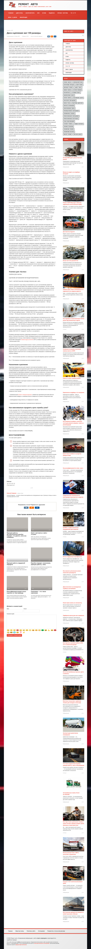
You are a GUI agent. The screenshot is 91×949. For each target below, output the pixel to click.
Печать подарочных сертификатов (72, 556)
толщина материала (78, 123)
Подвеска (52, 13)
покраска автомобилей (69, 105)
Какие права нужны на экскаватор (72, 602)
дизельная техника (68, 87)
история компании (77, 90)
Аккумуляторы (30, 13)
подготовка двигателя (77, 103)
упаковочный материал (69, 131)
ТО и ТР (73, 13)
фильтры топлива (68, 134)
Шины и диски (12, 17)
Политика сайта (31, 931)
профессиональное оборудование (71, 116)
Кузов (44, 13)
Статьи (64, 211)
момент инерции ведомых (25, 394)
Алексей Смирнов (11, 493)
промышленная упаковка (69, 113)
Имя (8, 608)
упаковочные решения (69, 129)
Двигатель (19, 13)
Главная (10, 13)
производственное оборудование (71, 110)
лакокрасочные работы (69, 95)
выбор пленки (79, 84)
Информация (23, 17)
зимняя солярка (67, 90)
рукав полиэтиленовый (69, 121)
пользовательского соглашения (41, 943)
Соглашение (41, 931)
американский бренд (77, 82)
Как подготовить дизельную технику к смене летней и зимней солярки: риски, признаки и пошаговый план (73, 823)
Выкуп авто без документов (70, 260)
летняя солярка (67, 97)
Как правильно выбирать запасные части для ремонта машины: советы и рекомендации (73, 423)
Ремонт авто (28, 4)
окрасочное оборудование (70, 100)
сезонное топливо (68, 123)
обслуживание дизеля (78, 97)
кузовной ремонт (76, 92)
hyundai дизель (67, 82)
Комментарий (10, 613)
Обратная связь (19, 931)
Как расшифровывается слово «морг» (73, 468)
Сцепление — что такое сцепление (38, 592)
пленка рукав (67, 103)
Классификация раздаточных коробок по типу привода (16, 592)
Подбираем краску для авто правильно (73, 615)
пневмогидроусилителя (27, 339)
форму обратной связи (21, 944)
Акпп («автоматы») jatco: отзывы (39, 533)
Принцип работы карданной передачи (16, 563)
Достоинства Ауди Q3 (69, 231)
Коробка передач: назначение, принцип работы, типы (41, 563)
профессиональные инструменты (71, 118)
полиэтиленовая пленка (69, 108)
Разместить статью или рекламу (56, 931)
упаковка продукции (68, 126)
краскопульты (67, 92)
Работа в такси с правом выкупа (72, 378)
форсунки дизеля (78, 134)
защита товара (78, 87)
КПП (38, 13)
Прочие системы (63, 13)
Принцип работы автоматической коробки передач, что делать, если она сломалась (16, 535)
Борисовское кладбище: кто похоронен (73, 392)
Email (25, 608)
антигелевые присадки (69, 84)
